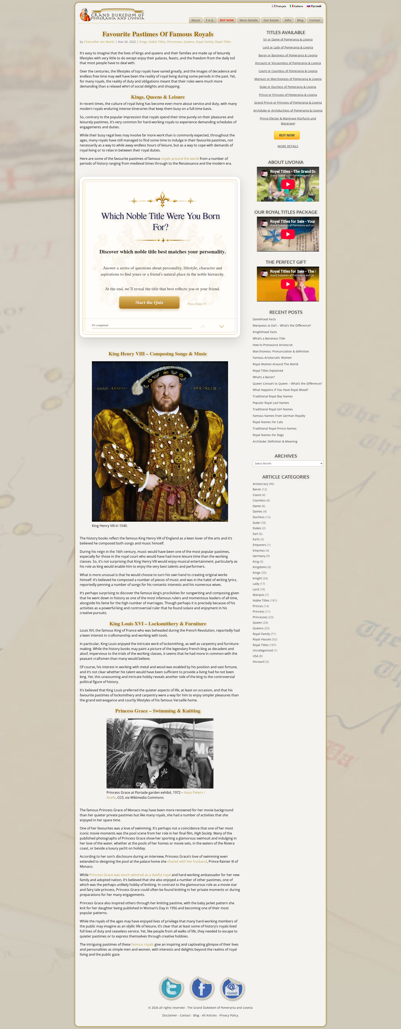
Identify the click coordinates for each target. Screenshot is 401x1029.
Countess (259, 500)
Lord (256, 589)
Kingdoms (260, 567)
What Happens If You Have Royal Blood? (280, 390)
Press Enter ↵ (197, 303)
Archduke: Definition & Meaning (275, 441)
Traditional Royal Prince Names (275, 428)
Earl (255, 534)
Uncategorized (263, 650)
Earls (256, 539)
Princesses (174, 42)
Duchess (259, 517)
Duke (256, 523)
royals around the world (180, 158)
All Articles (209, 1015)
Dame (257, 506)
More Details (249, 20)
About (195, 20)
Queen (257, 623)
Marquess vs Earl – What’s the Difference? (282, 325)
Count (257, 495)
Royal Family (204, 42)
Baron (257, 489)
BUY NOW (227, 20)
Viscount (259, 662)
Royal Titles (223, 42)
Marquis (258, 595)
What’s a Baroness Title (269, 338)
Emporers (259, 545)
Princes (258, 606)
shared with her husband (187, 861)
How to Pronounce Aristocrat (273, 345)
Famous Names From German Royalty (279, 416)
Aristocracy (260, 484)
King (256, 561)
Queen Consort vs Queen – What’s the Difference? (287, 383)
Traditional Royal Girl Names (273, 409)
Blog (300, 20)
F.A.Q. (210, 20)
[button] (222, 326)
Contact (315, 20)
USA (255, 656)
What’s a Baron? (264, 377)
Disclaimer (169, 1015)
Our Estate (271, 20)
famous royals (142, 944)
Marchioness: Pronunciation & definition (281, 351)
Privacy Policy (229, 1015)
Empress (259, 550)
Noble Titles (157, 42)
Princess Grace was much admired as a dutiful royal (130, 875)
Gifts (288, 20)
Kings (143, 42)
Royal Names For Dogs (268, 435)
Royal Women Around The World (275, 364)
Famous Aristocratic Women (272, 358)
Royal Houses (262, 639)
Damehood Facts (264, 319)
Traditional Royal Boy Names (273, 396)
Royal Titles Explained (268, 371)
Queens (189, 42)
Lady (256, 584)
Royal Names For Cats (268, 422)
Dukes (257, 528)
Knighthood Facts (265, 332)
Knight (257, 578)
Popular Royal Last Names (271, 403)
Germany (259, 556)
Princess (258, 611)
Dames (257, 511)
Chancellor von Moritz (99, 42)
